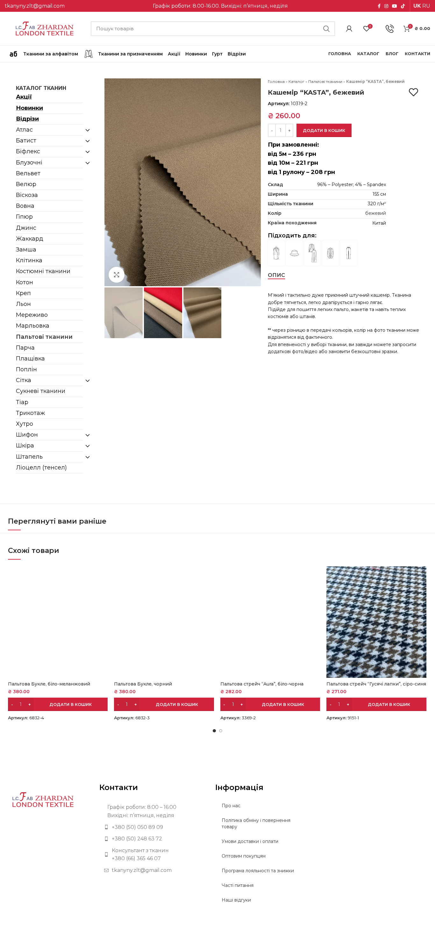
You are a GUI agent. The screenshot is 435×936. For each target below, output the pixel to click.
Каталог (296, 81)
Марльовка (32, 325)
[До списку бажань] (413, 92)
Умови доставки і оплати (250, 841)
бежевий (375, 213)
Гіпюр (24, 216)
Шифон (27, 434)
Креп (23, 293)
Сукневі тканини (40, 391)
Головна (276, 81)
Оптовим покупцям (244, 856)
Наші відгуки (236, 900)
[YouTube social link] (394, 6)
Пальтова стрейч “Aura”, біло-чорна (261, 684)
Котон (24, 282)
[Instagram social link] (386, 6)
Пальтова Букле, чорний (143, 684)
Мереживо (32, 314)
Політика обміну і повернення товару (256, 823)
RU (426, 6)
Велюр (26, 184)
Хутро (24, 423)
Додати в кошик (324, 130)
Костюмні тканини (43, 271)
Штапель (29, 456)
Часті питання (237, 885)
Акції (24, 96)
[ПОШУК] (326, 28)
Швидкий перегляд (103, 577)
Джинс (26, 227)
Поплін (26, 369)
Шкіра (25, 445)
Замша (26, 249)
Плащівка (30, 358)
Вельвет (28, 173)
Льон (23, 304)
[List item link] (152, 827)
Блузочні (29, 162)
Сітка (23, 380)
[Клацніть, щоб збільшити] (117, 275)
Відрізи (27, 118)
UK (417, 6)
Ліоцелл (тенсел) (41, 467)
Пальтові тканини (44, 336)
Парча (25, 347)
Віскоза (27, 195)
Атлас (24, 129)
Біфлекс (28, 151)
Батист (26, 140)
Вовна (25, 205)
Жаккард (29, 238)
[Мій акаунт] (349, 28)
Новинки (29, 108)
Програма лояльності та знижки (258, 871)
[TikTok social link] (403, 6)
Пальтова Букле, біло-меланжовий (49, 684)
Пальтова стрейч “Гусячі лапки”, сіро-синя (376, 684)
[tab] (276, 275)
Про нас (231, 806)
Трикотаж (30, 413)
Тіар (22, 402)
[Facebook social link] (379, 6)
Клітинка (29, 260)
